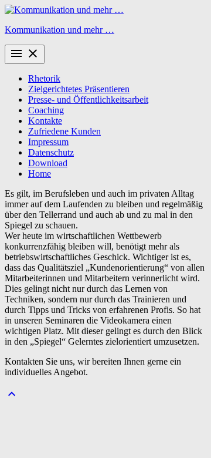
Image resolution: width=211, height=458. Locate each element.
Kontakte (45, 121)
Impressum (48, 142)
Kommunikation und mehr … (59, 30)
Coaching (46, 110)
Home (39, 174)
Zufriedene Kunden (64, 131)
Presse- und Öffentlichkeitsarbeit (88, 100)
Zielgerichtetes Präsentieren (79, 89)
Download (47, 163)
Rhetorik (44, 78)
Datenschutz (51, 152)
